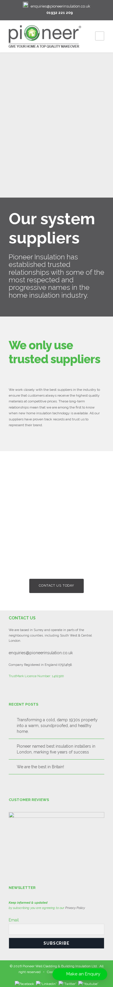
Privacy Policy (75, 908)
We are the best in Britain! (40, 766)
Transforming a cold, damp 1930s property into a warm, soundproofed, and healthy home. (57, 725)
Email (14, 920)
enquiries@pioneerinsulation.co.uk (60, 6)
